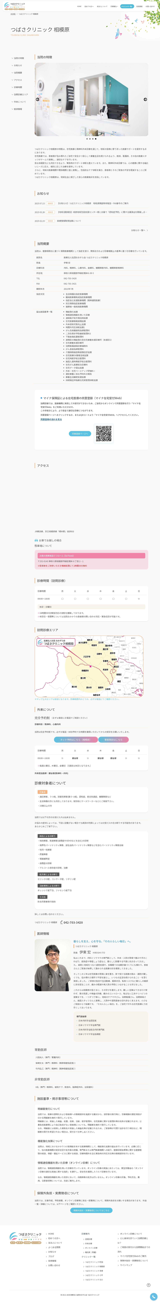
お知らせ (52, 1251)
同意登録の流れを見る (51, 419)
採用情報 (139, 6)
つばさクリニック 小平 (94, 1275)
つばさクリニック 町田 (94, 1262)
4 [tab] (95, 139)
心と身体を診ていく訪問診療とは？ (133, 1240)
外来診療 (88, 1243)
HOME (79, 6)
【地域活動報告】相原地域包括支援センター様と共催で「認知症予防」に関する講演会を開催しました (102, 212)
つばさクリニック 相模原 (95, 1266)
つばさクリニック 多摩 (94, 1271)
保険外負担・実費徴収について (134, 1260)
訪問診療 (88, 1239)
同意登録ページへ (80, 433)
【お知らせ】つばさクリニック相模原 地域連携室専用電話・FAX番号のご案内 (92, 203)
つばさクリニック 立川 (94, 1279)
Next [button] (145, 99)
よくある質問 (54, 1247)
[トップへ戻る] (148, 1285)
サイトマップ (126, 1265)
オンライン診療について (131, 1233)
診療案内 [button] (114, 6)
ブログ (51, 1256)
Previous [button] (37, 99)
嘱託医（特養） (91, 1252)
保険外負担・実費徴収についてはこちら (91, 1210)
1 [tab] (87, 139)
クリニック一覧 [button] (126, 6)
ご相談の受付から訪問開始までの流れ (134, 1249)
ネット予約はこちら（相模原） (76, 739)
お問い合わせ (150, 6)
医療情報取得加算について (69, 220)
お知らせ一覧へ (138, 230)
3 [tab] (93, 139)
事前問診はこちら (113, 739)
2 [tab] (90, 139)
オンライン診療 (91, 1248)
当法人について (102, 6)
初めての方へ (89, 6)
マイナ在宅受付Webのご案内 (133, 1255)
